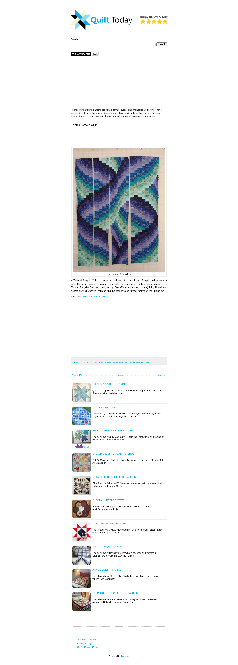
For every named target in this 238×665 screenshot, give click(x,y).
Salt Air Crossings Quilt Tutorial (113, 454)
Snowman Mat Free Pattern (109, 500)
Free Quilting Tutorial (108, 362)
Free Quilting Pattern (89, 362)
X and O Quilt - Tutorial (106, 570)
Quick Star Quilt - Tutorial (109, 384)
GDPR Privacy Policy (87, 647)
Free (76, 362)
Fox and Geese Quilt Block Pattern (114, 477)
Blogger (125, 656)
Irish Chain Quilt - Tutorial (109, 546)
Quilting (136, 362)
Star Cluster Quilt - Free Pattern (113, 430)
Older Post (160, 375)
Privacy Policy (84, 643)
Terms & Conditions (87, 639)
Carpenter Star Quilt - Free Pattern (115, 593)
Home (120, 375)
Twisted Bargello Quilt (94, 296)
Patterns (123, 362)
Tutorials (145, 362)
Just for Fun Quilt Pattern (109, 523)
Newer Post (78, 375)
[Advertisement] (119, 82)
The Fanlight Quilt (103, 407)
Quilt (130, 362)
